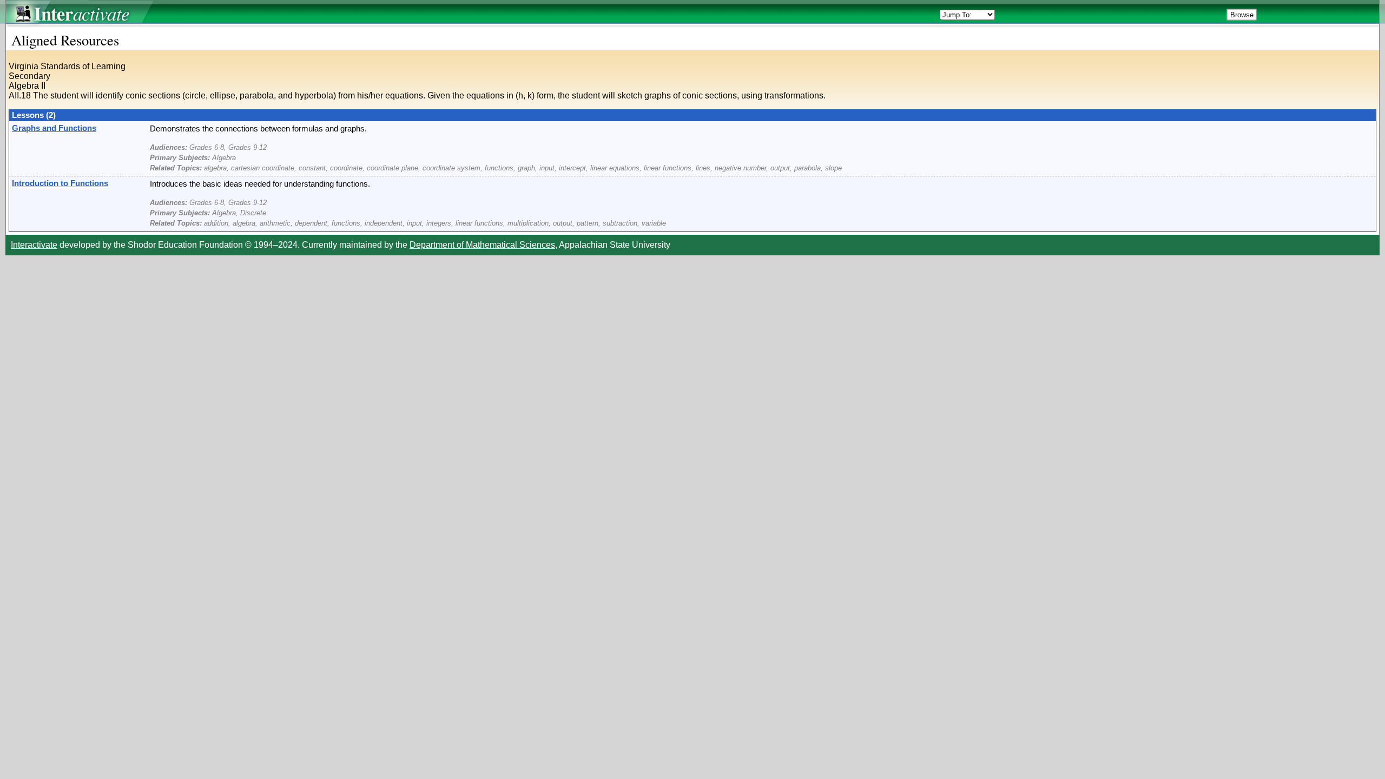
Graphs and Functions (54, 128)
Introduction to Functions (60, 183)
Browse (1242, 15)
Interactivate (34, 244)
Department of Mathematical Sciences (482, 244)
